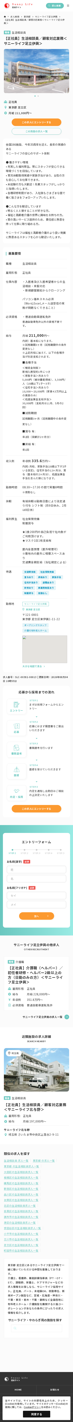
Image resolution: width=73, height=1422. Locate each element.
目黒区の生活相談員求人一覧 (21, 1211)
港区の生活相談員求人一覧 (20, 1222)
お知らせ (54, 1389)
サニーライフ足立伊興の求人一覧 (42, 1017)
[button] (35, 96)
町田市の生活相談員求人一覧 (21, 1250)
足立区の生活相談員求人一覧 (21, 1245)
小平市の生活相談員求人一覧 (21, 1234)
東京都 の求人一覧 (44, 1160)
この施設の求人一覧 (36, 131)
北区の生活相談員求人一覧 (20, 1205)
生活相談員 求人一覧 (16, 1160)
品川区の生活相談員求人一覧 (21, 1194)
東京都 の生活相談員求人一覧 (21, 1166)
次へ (36, 916)
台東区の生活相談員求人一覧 (21, 1200)
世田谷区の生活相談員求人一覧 (22, 1228)
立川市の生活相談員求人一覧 (21, 1239)
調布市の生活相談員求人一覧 (21, 1217)
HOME (18, 1389)
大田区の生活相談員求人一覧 (21, 1172)
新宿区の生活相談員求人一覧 (21, 1189)
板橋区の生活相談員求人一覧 (21, 1177)
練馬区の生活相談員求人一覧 (21, 1183)
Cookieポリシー (32, 1407)
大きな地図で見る (32, 666)
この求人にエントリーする (36, 122)
